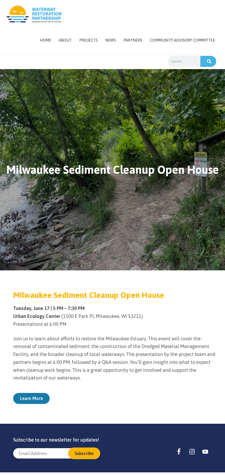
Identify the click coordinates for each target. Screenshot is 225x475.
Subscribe (84, 453)
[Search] (208, 61)
